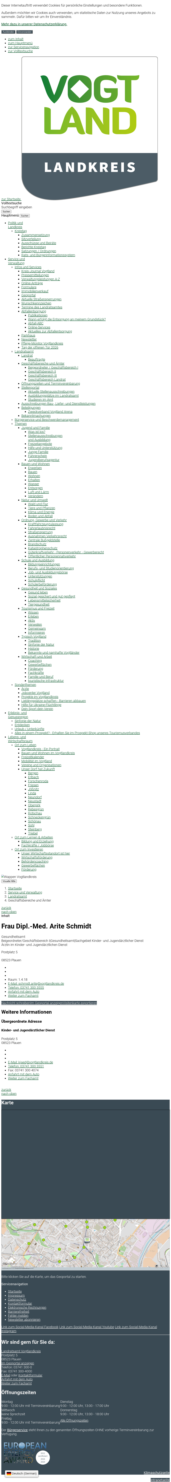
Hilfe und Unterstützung (45, 448)
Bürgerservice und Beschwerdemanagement (47, 420)
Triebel (33, 833)
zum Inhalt (15, 39)
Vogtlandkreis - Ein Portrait (40, 749)
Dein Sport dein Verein (37, 709)
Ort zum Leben (25, 745)
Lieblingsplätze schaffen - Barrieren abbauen (53, 701)
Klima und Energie (41, 512)
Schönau (34, 821)
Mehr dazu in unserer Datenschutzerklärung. (34, 24)
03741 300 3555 (26, 988)
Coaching (35, 661)
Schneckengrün (39, 817)
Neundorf (35, 797)
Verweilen (35, 624)
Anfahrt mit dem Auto (23, 992)
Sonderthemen (25, 685)
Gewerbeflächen (40, 665)
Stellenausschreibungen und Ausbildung (45, 438)
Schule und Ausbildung (37, 560)
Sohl (31, 825)
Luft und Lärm (38, 492)
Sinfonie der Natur (41, 645)
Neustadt (34, 801)
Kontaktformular (20, 1303)
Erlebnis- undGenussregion (18, 715)
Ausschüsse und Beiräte (38, 243)
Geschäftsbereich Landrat (47, 379)
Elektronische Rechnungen (27, 1307)
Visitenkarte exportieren (80, 1003)
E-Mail (5, 1375)
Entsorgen (35, 488)
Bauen (32, 472)
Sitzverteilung (31, 239)
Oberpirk (34, 805)
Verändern (35, 496)
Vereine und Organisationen (41, 765)
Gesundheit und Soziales (39, 588)
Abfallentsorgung (33, 311)
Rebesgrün (36, 809)
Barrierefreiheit (18, 1311)
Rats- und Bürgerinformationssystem (48, 255)
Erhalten (34, 480)
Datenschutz (17, 1299)
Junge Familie (38, 452)
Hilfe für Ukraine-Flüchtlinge (41, 705)
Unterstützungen (40, 576)
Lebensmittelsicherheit (44, 600)
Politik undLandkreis (15, 225)
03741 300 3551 (26, 1066)
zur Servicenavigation (23, 47)
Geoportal (28, 295)
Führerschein (37, 456)
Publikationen (37, 315)
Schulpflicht (36, 580)
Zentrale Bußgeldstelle (44, 540)
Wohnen (34, 476)
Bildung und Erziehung (37, 841)
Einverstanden (24, 32)
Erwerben (35, 468)
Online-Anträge (32, 283)
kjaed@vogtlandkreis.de (30, 1062)
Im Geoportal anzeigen (46, 1003)
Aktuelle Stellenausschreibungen (51, 392)
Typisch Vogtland (33, 636)
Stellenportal (30, 388)
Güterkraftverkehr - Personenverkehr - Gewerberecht (66, 552)
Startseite (15, 888)
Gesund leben (38, 592)
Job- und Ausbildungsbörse (48, 572)
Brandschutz (37, 544)
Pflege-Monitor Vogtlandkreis (42, 343)
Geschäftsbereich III (42, 375)
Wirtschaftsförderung (36, 857)
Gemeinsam (37, 628)
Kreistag (21, 231)
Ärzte (25, 689)
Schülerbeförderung (42, 584)
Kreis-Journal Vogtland (37, 271)
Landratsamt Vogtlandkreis (21, 1351)
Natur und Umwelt (34, 500)
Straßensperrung (40, 532)
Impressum (16, 1295)
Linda (32, 793)
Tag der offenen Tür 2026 (39, 347)
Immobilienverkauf (34, 291)
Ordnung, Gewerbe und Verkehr (44, 520)
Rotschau (35, 813)
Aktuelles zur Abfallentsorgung (50, 331)
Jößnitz (33, 789)
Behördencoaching (34, 861)
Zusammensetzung (35, 235)
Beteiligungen (31, 408)
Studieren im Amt (40, 400)
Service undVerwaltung (16, 261)
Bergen (33, 773)
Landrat (27, 355)
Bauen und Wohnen (35, 464)
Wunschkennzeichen (36, 303)
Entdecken (22, 725)
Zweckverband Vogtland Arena (50, 412)
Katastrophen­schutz (42, 548)
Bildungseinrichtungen (44, 564)
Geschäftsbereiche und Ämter (42, 363)
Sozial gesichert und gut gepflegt (51, 596)
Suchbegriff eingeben (16, 207)
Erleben (33, 616)
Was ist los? (36, 432)
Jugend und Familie (35, 428)
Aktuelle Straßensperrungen (41, 299)
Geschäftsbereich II (42, 371)
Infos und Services (28, 267)
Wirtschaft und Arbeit (36, 657)
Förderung (35, 669)
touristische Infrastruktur (46, 681)
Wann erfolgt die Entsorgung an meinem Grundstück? (67, 319)
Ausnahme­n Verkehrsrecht (47, 536)
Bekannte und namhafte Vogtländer (53, 653)
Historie (33, 649)
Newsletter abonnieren (24, 1320)
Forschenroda (38, 781)
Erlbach (33, 777)
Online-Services (39, 327)
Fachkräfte (36, 673)
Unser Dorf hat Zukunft (38, 769)
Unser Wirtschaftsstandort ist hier (45, 853)
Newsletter (29, 339)
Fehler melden (18, 1316)
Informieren (36, 632)
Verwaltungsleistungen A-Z (40, 279)
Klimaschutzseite (157, 1473)
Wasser (33, 484)
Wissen (33, 612)
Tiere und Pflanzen (41, 508)
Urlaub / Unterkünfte (29, 729)
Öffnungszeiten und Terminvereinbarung (50, 384)
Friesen (33, 785)
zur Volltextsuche (20, 51)
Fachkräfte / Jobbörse (37, 845)
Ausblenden (8, 32)
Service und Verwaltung (25, 892)
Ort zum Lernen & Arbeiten (34, 837)
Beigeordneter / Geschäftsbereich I (53, 367)
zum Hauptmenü (20, 43)
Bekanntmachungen (36, 416)
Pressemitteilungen (35, 275)
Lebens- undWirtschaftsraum (20, 739)
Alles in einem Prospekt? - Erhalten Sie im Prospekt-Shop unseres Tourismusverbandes (77, 733)
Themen (21, 424)
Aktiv (31, 620)
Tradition (34, 641)
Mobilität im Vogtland (36, 761)
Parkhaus (28, 335)
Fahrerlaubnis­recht (41, 528)
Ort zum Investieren (29, 849)
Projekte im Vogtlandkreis (39, 697)
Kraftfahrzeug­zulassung (45, 524)
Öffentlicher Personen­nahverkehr (52, 556)
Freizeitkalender (32, 757)
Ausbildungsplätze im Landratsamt (53, 396)
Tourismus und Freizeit (37, 608)
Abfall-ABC (35, 323)
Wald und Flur (38, 504)
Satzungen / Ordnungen (38, 251)
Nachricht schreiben (15, 1003)
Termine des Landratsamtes (41, 307)
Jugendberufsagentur (43, 460)
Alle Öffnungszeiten (74, 1420)
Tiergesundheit (38, 604)
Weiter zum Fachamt (23, 996)
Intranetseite (160, 1480)
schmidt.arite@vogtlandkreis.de (36, 984)
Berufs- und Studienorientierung (51, 568)
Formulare (28, 287)
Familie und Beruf (40, 677)
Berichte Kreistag (33, 247)
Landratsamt (24, 351)
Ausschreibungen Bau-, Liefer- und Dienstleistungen (58, 404)
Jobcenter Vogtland (35, 693)
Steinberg (35, 829)
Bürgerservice (17, 1430)
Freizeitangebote (40, 444)
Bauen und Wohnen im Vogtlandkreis (48, 753)
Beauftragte (36, 359)
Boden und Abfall (40, 516)
